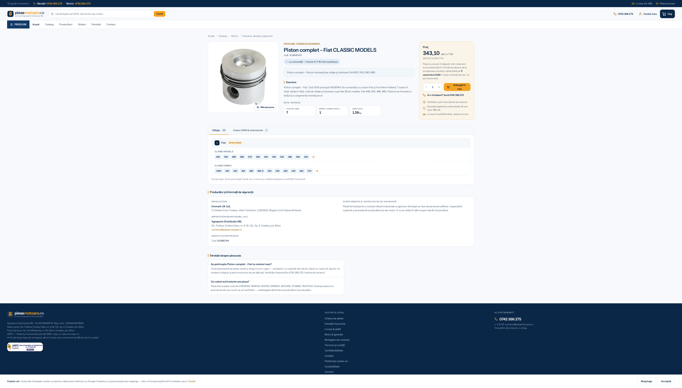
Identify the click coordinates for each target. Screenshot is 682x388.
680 (242, 156)
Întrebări (96, 24)
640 (266, 156)
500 (226, 156)
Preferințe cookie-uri (336, 361)
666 (258, 156)
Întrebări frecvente (335, 323)
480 (290, 156)
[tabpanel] (341, 159)
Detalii (191, 381)
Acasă (35, 24)
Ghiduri (82, 24)
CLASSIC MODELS (224, 151)
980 (234, 156)
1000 (218, 171)
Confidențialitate (334, 350)
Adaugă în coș (459, 87)
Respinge (646, 381)
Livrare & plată (333, 329)
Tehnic (78, 3)
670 (250, 156)
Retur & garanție (334, 334)
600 (218, 156)
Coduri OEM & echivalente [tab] (250, 130)
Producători (65, 24)
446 (274, 156)
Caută (159, 13)
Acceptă (666, 381)
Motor (234, 36)
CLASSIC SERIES (223, 165)
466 (298, 156)
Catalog (49, 24)
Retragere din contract (337, 339)
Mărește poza (267, 107)
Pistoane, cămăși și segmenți (257, 36)
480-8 (260, 171)
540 (282, 156)
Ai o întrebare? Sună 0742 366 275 (445, 95)
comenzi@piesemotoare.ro (227, 229)
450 (306, 156)
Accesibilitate (332, 366)
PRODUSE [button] (21, 24)
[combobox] (103, 14)
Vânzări (49, 3)
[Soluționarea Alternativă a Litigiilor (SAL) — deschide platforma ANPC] (25, 346)
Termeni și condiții (335, 345)
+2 (313, 156)
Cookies (329, 355)
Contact (111, 24)
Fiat (223, 142)
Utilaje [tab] (218, 130)
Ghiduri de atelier (334, 318)
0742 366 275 (510, 319)
